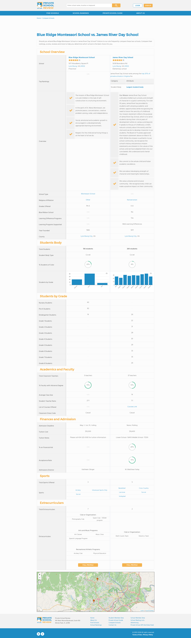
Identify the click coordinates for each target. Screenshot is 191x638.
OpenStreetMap (150, 611)
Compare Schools (115, 623)
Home (92, 618)
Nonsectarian (132, 199)
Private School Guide (116, 620)
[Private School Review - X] (38, 634)
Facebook (42, 634)
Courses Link (132, 406)
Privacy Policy (148, 635)
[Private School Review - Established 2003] (45, 5)
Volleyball (122, 496)
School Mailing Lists (137, 620)
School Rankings (96, 625)
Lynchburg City (86, 236)
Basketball (122, 488)
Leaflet (142, 611)
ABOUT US (140, 13)
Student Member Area (116, 618)
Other (88, 199)
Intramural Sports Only (99, 490)
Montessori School (88, 193)
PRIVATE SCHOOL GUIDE (112, 13)
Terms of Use (137, 635)
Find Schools (94, 623)
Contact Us (112, 625)
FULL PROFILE (88, 565)
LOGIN (137, 5)
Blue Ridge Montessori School (82, 57)
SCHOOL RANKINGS (81, 13)
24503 (126, 66)
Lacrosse (122, 492)
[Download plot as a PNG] (106, 273)
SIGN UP (148, 5)
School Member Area (138, 618)
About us (93, 620)
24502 (82, 66)
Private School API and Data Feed (142, 625)
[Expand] (39, 582)
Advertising (134, 623)
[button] (97, 579)
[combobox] (87, 5)
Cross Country (144, 488)
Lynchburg (73, 66)
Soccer (78, 494)
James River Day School (123, 57)
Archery (78, 490)
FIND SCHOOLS (52, 13)
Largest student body (134, 87)
